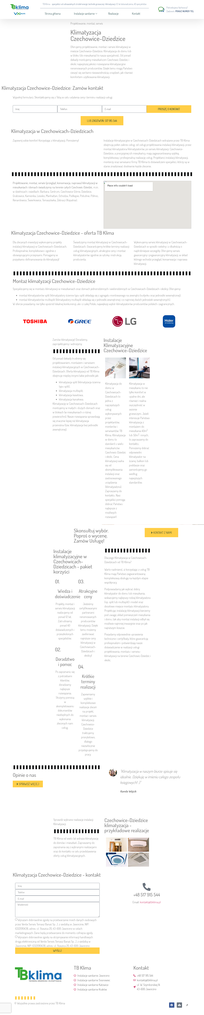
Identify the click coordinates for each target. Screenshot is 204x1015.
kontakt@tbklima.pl (150, 902)
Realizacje (113, 13)
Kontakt (136, 13)
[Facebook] (171, 1005)
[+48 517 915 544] (147, 887)
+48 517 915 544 (146, 894)
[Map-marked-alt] (179, 1005)
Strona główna (53, 13)
